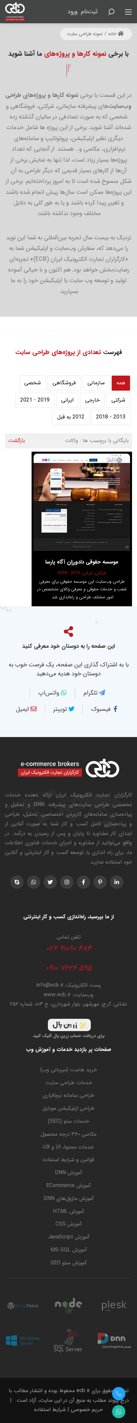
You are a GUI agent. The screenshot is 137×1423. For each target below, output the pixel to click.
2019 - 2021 (35, 400)
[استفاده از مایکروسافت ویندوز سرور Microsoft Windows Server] (23, 1340)
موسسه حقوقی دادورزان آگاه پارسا (81, 562)
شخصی (32, 383)
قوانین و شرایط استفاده (68, 1160)
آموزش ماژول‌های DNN (69, 1198)
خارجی (92, 400)
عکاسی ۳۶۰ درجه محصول (69, 1134)
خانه (113, 33)
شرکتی (118, 400)
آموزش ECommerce (68, 1185)
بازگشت (16, 440)
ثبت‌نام (89, 11)
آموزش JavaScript (68, 1237)
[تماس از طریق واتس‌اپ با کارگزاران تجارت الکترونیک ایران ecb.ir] (33, 882)
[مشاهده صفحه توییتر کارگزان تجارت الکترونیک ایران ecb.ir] (50, 882)
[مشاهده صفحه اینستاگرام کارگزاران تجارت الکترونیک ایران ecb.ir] (66, 882)
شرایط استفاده (50, 1409)
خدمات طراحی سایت (68, 1083)
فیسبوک (101, 709)
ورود (72, 11)
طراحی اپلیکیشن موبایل (68, 1108)
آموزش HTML (68, 1211)
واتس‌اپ (49, 693)
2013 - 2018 (110, 417)
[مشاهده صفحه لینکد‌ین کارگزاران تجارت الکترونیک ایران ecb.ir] (116, 882)
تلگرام (91, 693)
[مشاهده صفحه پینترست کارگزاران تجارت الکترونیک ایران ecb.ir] (100, 882)
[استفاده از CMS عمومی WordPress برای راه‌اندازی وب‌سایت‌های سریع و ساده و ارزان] (23, 1305)
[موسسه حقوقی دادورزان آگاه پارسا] (82, 502)
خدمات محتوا (79, 1147)
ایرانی (67, 400)
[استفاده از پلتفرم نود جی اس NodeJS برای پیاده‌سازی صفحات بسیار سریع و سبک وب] (68, 1305)
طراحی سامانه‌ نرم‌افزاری (68, 1095)
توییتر (60, 709)
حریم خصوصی (87, 1409)
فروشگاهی (64, 383)
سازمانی (96, 383)
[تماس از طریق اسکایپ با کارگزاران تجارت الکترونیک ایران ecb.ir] (17, 882)
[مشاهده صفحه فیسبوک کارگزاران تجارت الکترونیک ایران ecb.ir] (83, 882)
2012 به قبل (70, 417)
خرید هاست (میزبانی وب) (68, 1070)
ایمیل (23, 709)
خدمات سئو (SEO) (68, 1121)
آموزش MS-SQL (69, 1250)
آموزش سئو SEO (69, 1263)
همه (120, 383)
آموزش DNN (68, 1172)
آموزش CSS (69, 1224)
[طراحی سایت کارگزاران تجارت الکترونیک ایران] (15, 11)
